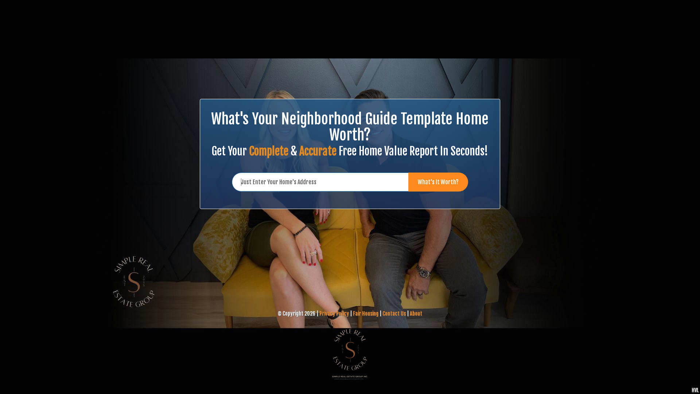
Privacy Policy (334, 313)
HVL (695, 390)
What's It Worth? (438, 182)
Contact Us (394, 313)
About (416, 313)
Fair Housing (365, 313)
